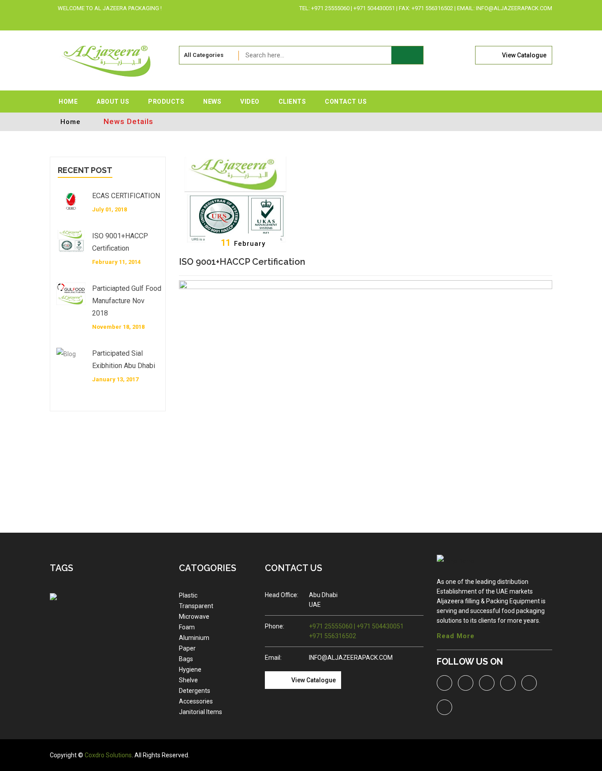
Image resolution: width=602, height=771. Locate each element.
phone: (274, 626)
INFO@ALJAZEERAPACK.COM (351, 657)
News (212, 101)
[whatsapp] (529, 683)
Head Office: (281, 594)
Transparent (196, 605)
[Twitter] (474, 21)
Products (166, 101)
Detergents (194, 690)
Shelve (188, 680)
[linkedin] (503, 21)
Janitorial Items (200, 711)
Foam (187, 627)
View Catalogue (524, 55)
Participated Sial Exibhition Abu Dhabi (123, 359)
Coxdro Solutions (108, 755)
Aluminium (194, 637)
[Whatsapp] (532, 21)
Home (68, 101)
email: (273, 657)
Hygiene (190, 669)
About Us (113, 101)
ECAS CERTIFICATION (126, 196)
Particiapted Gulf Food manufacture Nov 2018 (126, 300)
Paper (187, 648)
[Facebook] (488, 21)
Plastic (188, 595)
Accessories (196, 701)
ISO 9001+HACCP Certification (120, 242)
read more (456, 636)
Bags (186, 658)
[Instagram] (517, 21)
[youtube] (444, 707)
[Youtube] (545, 21)
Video (250, 101)
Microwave (194, 616)
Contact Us (346, 101)
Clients (292, 101)
